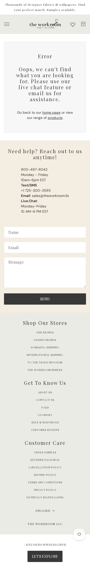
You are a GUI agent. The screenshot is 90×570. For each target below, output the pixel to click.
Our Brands (45, 332)
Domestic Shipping (45, 347)
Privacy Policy (45, 490)
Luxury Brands (45, 340)
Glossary (45, 415)
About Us (45, 392)
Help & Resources (45, 422)
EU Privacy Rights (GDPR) (45, 497)
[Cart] (83, 24)
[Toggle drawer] (7, 24)
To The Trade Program (45, 362)
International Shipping (45, 355)
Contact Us (45, 400)
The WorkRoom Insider (45, 370)
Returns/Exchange (45, 460)
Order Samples (45, 452)
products (55, 117)
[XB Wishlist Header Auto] (73, 24)
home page (51, 112)
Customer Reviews (45, 430)
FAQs (45, 407)
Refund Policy (45, 475)
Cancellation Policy (45, 467)
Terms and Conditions (45, 482)
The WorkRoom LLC (45, 524)
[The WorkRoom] (45, 24)
